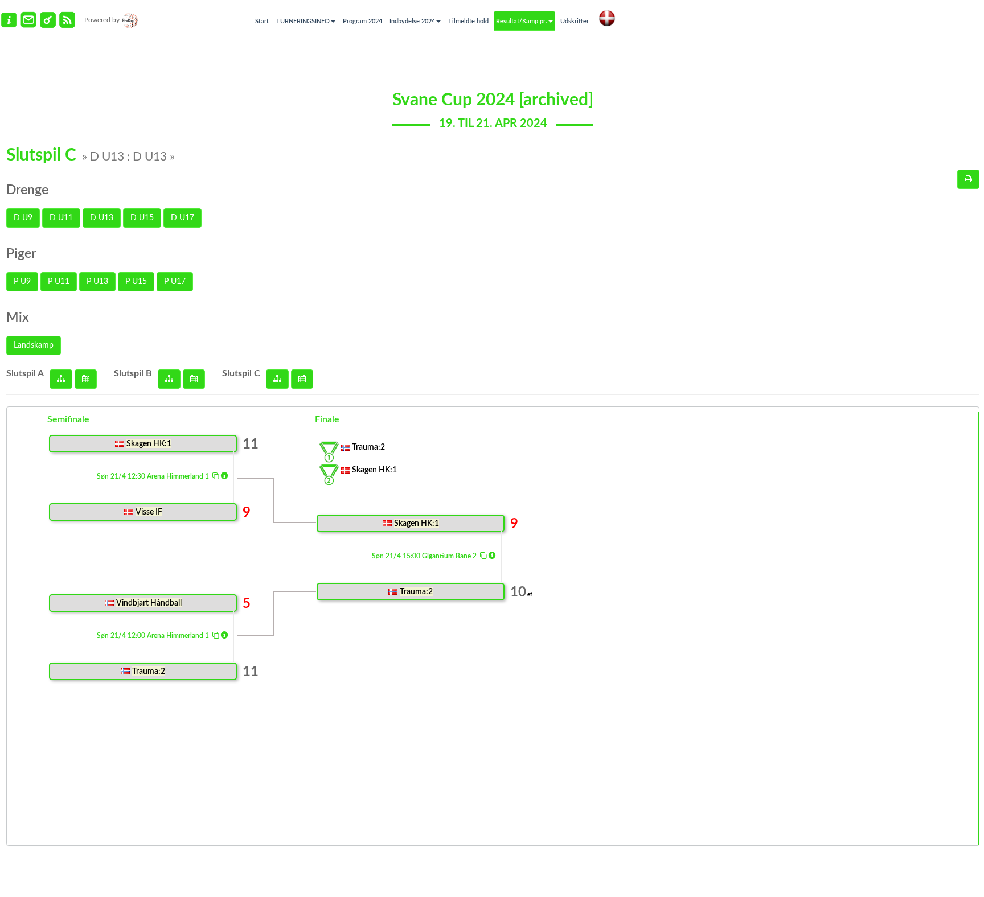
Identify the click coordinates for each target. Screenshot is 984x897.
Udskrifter (574, 21)
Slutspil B (133, 373)
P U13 (97, 282)
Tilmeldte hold (468, 21)
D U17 (182, 218)
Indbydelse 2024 (412, 21)
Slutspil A (25, 373)
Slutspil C (241, 373)
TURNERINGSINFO (303, 21)
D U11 (61, 218)
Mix (17, 317)
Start (262, 21)
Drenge (27, 189)
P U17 (175, 282)
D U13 (101, 218)
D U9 (23, 218)
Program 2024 (362, 21)
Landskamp (34, 345)
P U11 (58, 282)
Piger (21, 253)
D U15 (142, 218)
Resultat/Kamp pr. (521, 21)
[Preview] (968, 179)
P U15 (136, 282)
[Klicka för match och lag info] (215, 475)
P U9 (22, 282)
